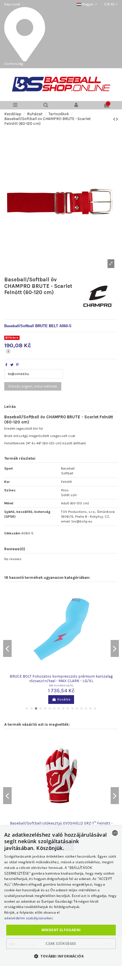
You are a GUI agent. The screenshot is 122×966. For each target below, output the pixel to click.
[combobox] (115, 833)
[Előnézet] (61, 670)
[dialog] (61, 896)
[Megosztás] (6, 365)
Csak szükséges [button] (61, 943)
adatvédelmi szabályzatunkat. (28, 918)
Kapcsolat (12, 4)
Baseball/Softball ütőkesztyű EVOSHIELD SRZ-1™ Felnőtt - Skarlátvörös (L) (61, 825)
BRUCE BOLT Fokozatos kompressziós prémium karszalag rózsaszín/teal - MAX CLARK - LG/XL (61, 678)
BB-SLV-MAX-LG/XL (61, 685)
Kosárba (63, 699)
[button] (61, 956)
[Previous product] (114, 119)
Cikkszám (12, 533)
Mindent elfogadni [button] (61, 930)
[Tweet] (11, 365)
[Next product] (117, 119)
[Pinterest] (17, 365)
